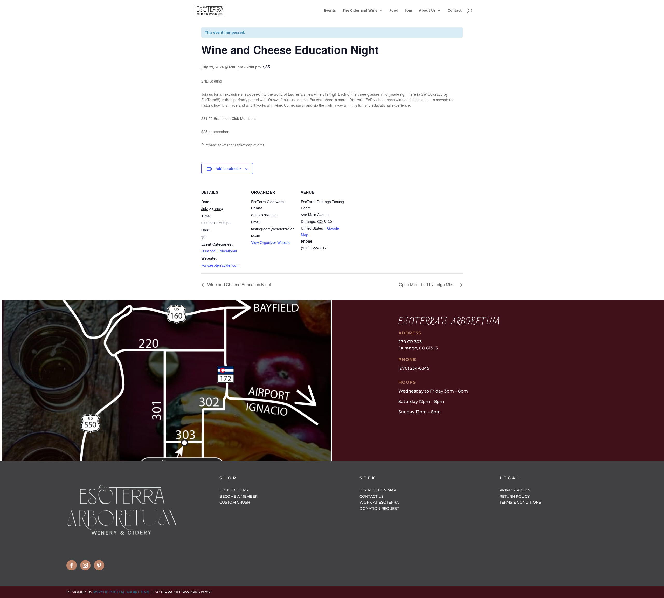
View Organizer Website (270, 242)
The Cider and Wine (360, 11)
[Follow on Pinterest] (99, 565)
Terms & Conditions (520, 502)
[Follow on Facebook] (71, 565)
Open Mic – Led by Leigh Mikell (428, 284)
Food (393, 11)
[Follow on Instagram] (85, 565)
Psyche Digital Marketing (121, 592)
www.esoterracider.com (220, 265)
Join (408, 11)
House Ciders (233, 490)
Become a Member (238, 496)
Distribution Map (377, 490)
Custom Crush (234, 502)
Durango (208, 250)
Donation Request (379, 508)
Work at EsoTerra (379, 502)
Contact (455, 11)
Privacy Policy (515, 490)
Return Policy (515, 496)
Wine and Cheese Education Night (238, 284)
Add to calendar (228, 169)
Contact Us (371, 496)
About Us (427, 11)
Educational (227, 250)
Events (330, 11)
